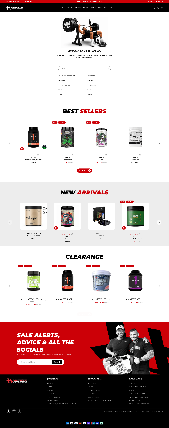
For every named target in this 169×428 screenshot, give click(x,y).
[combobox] (84, 68)
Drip (101, 160)
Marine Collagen (33, 235)
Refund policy (132, 411)
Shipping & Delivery (137, 394)
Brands (50, 387)
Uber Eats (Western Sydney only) (61, 404)
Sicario (67, 239)
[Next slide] (159, 143)
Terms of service (157, 411)
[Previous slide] (10, 143)
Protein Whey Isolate (33, 160)
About (132, 390)
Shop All (51, 383)
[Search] (109, 68)
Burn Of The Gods (135, 239)
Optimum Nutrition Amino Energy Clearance (33, 301)
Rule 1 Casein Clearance (135, 300)
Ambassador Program (139, 404)
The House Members (138, 387)
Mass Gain (92, 383)
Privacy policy (144, 411)
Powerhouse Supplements (112, 411)
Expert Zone (134, 400)
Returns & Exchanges (138, 397)
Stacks (50, 390)
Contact (133, 383)
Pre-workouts (53, 397)
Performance (94, 390)
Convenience (93, 397)
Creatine (135, 160)
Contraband (67, 160)
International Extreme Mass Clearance (101, 300)
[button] (67, 8)
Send (56, 362)
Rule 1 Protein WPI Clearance (67, 300)
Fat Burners (52, 400)
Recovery (92, 394)
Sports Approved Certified (100, 400)
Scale (101, 235)
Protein (50, 394)
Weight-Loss (93, 387)
